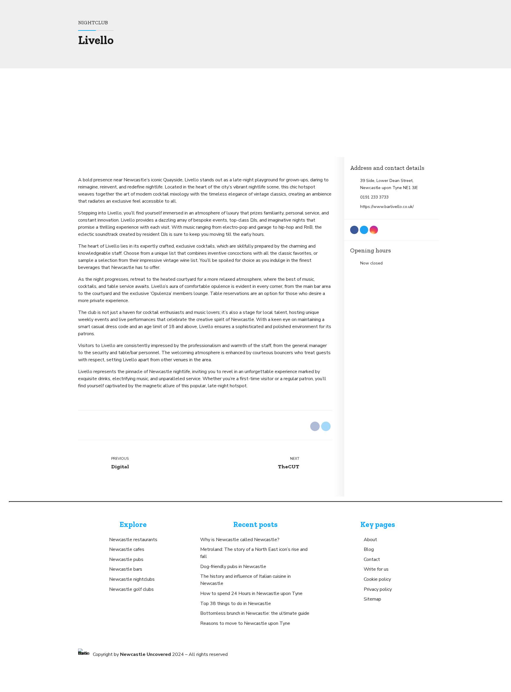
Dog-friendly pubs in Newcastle (233, 566)
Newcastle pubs (126, 559)
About (370, 539)
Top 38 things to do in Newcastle (235, 603)
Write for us (376, 569)
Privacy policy (378, 589)
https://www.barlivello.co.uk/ (387, 206)
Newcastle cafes (126, 549)
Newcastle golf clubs (131, 589)
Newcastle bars (125, 569)
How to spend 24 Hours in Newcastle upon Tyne (251, 593)
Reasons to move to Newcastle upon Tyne (245, 623)
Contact (372, 559)
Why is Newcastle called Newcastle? (239, 539)
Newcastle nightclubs (132, 579)
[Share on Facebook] (315, 426)
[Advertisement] (255, 112)
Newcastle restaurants (133, 539)
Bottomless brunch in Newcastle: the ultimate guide (254, 613)
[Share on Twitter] (326, 426)
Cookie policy (377, 579)
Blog (369, 549)
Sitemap (372, 599)
